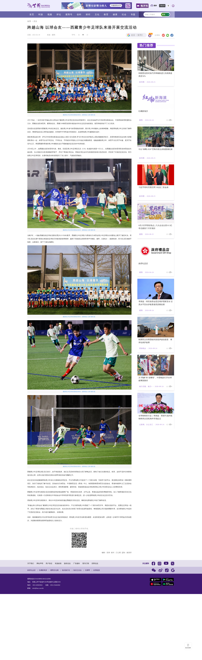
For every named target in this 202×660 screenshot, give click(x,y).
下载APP (162, 5)
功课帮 (87, 570)
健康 (115, 14)
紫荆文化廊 (54, 570)
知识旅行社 (66, 570)
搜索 (163, 14)
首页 (31, 14)
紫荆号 (68, 14)
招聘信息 (95, 563)
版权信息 (67, 563)
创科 (79, 14)
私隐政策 (58, 563)
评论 (58, 14)
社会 (124, 14)
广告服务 (76, 563)
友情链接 (96, 570)
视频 (49, 14)
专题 (133, 14)
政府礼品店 (31, 570)
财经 (88, 14)
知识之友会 (77, 570)
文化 (97, 14)
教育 (106, 14)
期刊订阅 (85, 563)
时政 (40, 14)
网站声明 (40, 563)
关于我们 (30, 563)
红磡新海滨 (43, 570)
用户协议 (49, 563)
